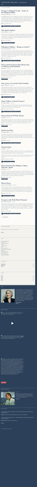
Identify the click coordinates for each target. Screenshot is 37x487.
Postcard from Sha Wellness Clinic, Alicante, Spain (14, 166)
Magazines (3, 265)
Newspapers (3, 264)
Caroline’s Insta (5, 309)
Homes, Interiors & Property (8, 159)
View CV (17, 303)
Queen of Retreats (5, 85)
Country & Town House (6, 185)
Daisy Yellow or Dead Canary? (12, 101)
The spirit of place (8, 30)
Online (2, 266)
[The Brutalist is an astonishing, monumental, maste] (12, 370)
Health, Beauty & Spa (7, 94)
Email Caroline (18, 302)
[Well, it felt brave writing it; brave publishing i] (12, 346)
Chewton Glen (4, 32)
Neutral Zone (6, 147)
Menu (2, 4)
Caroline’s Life (3, 242)
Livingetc (3, 149)
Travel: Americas (4, 252)
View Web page (17, 60)
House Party (6, 183)
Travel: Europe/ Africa (7, 23)
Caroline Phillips (9, 2)
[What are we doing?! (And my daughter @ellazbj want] (12, 323)
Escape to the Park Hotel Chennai (14, 200)
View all (2, 232)
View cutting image (7, 42)
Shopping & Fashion (6, 140)
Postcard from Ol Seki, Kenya (12, 115)
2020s (2, 275)
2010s (2, 276)
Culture (2, 244)
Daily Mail (25, 414)
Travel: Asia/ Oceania (7, 40)
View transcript (4, 79)
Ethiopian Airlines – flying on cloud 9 (15, 47)
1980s (2, 280)
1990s (2, 279)
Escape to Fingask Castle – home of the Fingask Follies (14, 11)
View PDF (12, 42)
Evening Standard (5, 103)
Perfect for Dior (7, 130)
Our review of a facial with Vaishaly (15, 83)
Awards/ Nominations (5, 241)
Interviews (3, 250)
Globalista (3, 68)
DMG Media (14, 414)
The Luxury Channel (6, 14)
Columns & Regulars (4, 243)
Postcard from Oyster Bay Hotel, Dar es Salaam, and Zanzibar (15, 65)
